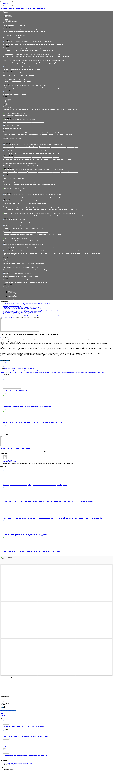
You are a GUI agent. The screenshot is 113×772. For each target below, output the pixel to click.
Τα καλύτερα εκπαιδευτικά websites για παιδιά (16, 190)
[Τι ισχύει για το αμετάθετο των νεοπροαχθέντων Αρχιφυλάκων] (17, 66)
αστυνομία (21, 368)
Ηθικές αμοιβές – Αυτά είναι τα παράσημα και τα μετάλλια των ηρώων (23, 122)
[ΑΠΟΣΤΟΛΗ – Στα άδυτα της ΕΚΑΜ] (11, 125)
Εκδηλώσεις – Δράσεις (13, 294)
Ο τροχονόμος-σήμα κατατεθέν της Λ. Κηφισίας (16, 115)
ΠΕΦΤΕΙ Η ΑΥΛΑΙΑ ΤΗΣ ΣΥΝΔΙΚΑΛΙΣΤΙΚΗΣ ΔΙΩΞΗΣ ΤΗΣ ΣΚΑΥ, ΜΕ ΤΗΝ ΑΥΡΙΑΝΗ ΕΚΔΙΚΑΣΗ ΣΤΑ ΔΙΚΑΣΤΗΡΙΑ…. (33, 422)
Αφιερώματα (8, 99)
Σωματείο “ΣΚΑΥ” (9, 290)
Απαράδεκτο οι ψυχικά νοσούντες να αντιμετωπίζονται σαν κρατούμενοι (19, 304)
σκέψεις (32, 368)
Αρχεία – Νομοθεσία (7, 286)
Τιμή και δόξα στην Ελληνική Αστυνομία (14, 25)
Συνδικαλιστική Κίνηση (10, 295)
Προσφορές (5, 287)
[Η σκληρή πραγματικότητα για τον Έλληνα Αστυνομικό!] (15, 73)
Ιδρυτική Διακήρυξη (12, 296)
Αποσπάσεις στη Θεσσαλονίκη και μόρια (14, 94)
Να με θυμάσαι (6, 706)
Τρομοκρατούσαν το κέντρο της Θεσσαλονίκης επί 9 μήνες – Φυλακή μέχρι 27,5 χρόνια (22, 308)
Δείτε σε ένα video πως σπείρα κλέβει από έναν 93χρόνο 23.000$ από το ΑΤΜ (25, 282)
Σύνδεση (3, 707)
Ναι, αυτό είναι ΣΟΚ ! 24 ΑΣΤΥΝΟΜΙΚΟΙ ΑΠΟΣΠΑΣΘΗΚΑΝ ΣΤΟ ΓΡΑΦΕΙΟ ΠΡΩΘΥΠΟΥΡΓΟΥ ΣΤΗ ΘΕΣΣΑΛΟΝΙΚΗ (33, 44)
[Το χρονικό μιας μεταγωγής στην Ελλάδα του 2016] (14, 79)
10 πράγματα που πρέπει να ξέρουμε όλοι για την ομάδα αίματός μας (23, 228)
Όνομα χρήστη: (4, 703)
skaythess (9, 557)
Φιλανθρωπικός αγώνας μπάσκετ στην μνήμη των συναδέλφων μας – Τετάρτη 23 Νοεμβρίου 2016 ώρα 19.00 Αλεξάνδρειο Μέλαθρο (40, 172)
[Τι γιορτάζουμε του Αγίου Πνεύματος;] (12, 175)
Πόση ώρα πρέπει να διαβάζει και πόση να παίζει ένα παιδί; (20, 241)
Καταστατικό (10, 291)
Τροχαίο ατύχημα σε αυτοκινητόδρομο (14, 140)
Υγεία (6, 104)
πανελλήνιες (27, 368)
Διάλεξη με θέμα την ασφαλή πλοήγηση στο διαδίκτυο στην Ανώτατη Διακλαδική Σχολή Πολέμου (31, 184)
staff (1, 337)
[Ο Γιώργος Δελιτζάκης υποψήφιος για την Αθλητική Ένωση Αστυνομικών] (20, 163)
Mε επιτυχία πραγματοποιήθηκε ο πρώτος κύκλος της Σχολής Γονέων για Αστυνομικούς (28, 247)
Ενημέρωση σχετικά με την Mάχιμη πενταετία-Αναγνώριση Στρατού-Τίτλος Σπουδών (22, 311)
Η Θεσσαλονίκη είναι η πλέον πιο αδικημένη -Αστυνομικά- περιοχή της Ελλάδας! (32, 551)
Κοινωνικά (5, 98)
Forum (4, 258)
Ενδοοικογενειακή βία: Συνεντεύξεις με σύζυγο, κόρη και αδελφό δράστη (24, 31)
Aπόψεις (5, 17)
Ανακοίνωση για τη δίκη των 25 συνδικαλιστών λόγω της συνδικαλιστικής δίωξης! (27, 406)
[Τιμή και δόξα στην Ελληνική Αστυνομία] (12, 23)
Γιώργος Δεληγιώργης (7, 460)
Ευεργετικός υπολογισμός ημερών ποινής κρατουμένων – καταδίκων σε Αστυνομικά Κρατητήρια (31, 153)
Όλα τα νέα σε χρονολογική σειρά (8, 710)
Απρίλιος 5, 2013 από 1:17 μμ (9, 461)
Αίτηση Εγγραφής (11, 292)
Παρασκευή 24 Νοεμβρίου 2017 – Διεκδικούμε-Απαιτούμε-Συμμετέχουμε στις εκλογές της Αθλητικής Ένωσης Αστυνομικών (38, 159)
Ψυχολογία (7, 105)
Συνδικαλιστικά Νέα (9, 16)
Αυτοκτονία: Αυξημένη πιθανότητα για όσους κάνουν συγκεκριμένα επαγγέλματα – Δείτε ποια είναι (32, 234)
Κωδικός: (3, 704)
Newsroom (5, 12)
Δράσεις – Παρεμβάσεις (13, 299)
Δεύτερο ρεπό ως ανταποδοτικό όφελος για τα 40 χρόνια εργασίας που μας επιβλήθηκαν (28, 50)
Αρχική (4, 11)
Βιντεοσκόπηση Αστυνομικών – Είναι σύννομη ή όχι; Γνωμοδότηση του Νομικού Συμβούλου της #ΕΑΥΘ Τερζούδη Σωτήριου (38, 134)
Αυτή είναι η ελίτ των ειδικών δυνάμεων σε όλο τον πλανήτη (20, 276)
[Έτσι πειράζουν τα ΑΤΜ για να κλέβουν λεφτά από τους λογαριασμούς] (19, 261)
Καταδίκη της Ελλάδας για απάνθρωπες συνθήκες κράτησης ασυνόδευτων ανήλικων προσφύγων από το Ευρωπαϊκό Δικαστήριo (31, 315)
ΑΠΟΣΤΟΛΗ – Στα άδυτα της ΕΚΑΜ (12, 128)
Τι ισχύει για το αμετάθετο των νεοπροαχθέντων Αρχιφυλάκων (21, 69)
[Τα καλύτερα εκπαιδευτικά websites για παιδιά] (14, 188)
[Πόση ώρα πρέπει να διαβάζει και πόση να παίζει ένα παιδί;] (16, 238)
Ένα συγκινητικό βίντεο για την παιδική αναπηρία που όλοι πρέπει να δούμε (25, 270)
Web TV (4, 259)
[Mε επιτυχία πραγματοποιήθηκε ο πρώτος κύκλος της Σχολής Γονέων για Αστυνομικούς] (23, 244)
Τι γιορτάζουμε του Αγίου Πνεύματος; (13, 178)
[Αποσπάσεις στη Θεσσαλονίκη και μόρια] (12, 91)
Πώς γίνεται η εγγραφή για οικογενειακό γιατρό (17, 222)
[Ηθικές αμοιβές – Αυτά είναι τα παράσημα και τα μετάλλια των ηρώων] (19, 119)
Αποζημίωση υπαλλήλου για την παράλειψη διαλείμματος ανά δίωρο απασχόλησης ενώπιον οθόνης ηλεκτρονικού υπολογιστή (40, 209)
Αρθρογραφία (8, 20)
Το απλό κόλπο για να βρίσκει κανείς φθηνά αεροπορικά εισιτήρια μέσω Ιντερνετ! (27, 203)
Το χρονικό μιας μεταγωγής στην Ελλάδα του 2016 (17, 81)
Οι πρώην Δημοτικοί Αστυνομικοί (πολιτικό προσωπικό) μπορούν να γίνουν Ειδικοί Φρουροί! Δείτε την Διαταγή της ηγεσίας (39, 56)
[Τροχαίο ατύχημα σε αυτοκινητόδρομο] (12, 138)
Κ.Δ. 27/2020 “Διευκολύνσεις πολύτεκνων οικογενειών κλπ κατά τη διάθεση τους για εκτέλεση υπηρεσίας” (26, 303)
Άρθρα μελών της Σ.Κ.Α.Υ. (13, 368)
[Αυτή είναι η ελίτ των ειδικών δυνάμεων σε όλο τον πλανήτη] (17, 273)
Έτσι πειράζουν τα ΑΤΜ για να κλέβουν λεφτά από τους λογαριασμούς (23, 263)
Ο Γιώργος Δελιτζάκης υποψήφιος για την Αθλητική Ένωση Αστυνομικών (24, 165)
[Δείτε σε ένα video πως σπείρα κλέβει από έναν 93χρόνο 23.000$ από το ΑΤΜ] (20, 280)
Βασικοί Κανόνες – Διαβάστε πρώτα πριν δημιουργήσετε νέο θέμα (17, 763)
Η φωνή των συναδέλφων (11, 21)
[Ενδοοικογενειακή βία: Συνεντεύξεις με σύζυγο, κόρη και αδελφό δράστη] (20, 29)
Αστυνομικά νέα (8, 14)
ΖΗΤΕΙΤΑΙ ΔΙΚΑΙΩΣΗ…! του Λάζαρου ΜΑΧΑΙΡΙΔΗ (16, 390)
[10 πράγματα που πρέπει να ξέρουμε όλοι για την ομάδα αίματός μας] (18, 225)
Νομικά (7, 100)
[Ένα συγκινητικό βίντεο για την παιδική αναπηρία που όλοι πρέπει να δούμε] (20, 267)
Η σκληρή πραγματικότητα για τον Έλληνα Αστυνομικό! (19, 75)
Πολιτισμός (7, 101)
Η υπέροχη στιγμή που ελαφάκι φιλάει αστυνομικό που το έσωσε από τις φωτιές (21, 307)
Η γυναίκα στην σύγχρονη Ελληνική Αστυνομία (16, 38)
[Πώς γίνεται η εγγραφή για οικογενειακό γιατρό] (14, 219)
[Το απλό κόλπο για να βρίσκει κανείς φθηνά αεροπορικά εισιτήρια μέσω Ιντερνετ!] (21, 200)
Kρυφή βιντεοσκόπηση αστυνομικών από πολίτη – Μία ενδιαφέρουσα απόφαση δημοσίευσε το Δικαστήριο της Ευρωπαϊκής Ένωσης (41, 147)
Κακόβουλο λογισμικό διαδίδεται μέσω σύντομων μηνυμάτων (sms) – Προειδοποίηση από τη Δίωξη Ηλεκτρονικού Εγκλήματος (39, 197)
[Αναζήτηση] (0, 1)
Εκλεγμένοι (10, 297)
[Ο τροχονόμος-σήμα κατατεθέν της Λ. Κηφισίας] (14, 113)
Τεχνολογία (7, 103)
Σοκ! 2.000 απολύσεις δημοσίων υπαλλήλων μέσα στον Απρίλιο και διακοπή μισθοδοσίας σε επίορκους (26, 371)
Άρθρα (6, 19)
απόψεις (6, 368)
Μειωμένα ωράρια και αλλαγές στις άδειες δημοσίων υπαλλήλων (17, 313)
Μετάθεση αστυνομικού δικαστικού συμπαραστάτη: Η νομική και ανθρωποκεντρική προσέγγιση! (31, 88)
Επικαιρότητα (8, 15)
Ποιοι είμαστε (6, 288)
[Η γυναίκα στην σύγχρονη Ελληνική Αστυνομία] (14, 35)
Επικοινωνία (5, 3)
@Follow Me (3, 713)
